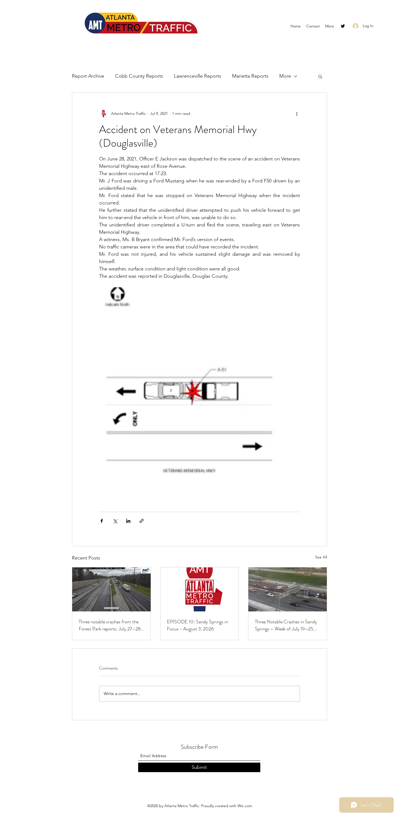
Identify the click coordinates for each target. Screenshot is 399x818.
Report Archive (88, 76)
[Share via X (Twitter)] (115, 520)
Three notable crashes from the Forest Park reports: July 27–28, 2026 (110, 625)
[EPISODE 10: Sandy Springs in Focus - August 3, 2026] (199, 589)
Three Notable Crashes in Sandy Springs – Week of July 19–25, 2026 (286, 625)
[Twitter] (343, 26)
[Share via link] (141, 520)
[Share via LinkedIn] (128, 520)
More (285, 76)
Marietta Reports (250, 76)
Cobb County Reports (139, 76)
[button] (320, 76)
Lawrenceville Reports (197, 76)
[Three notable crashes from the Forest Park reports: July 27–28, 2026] (111, 589)
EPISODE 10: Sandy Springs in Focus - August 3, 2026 (197, 625)
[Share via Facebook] (101, 520)
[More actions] (296, 113)
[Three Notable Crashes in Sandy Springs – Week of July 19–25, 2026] (287, 589)
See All (321, 557)
